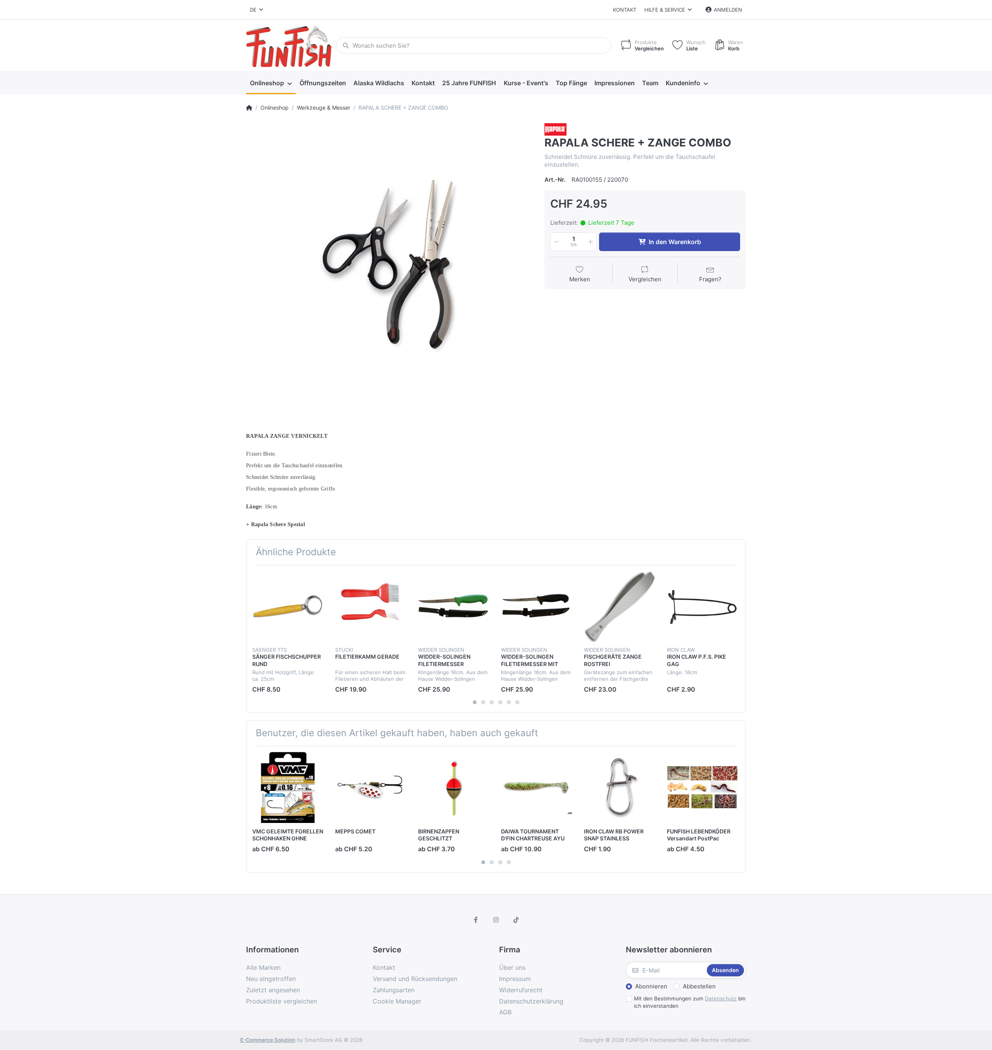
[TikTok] (516, 919)
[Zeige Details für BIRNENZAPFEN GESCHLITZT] (453, 787)
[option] (389, 266)
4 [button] (500, 702)
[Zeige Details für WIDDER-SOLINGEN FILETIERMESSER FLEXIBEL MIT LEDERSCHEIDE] (453, 606)
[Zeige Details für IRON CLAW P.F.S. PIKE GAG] (702, 606)
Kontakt (624, 10)
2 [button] (483, 702)
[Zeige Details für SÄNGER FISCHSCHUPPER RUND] (287, 606)
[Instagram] (496, 919)
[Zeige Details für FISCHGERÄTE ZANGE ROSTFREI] (619, 606)
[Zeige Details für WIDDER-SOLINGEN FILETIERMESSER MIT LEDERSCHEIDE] (536, 606)
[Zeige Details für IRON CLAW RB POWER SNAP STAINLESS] (619, 787)
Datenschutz (721, 998)
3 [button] (492, 702)
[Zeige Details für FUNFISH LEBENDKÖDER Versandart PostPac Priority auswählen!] (702, 787)
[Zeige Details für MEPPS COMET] (370, 787)
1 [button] (475, 702)
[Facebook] (476, 919)
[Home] (249, 108)
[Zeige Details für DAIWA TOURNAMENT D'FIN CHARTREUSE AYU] (536, 787)
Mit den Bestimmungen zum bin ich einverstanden (690, 1002)
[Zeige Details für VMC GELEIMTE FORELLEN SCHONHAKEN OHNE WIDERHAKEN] (287, 787)
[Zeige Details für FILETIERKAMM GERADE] (370, 606)
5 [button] (509, 702)
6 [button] (517, 702)
